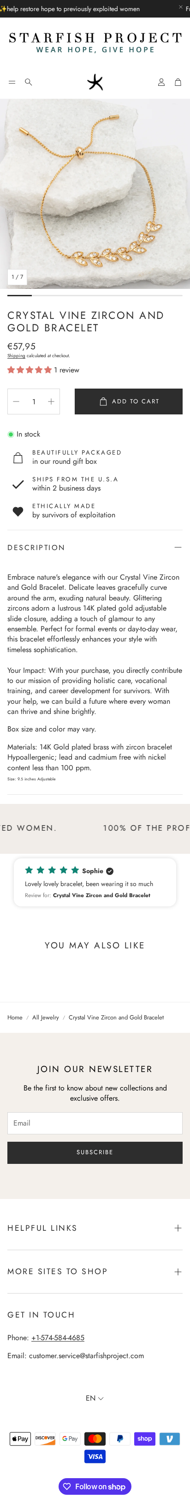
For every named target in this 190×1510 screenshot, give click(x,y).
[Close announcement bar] (181, 7)
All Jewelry (45, 1017)
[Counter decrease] (16, 401)
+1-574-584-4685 (57, 1337)
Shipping (16, 355)
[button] (12, 82)
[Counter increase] (51, 401)
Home (15, 1017)
